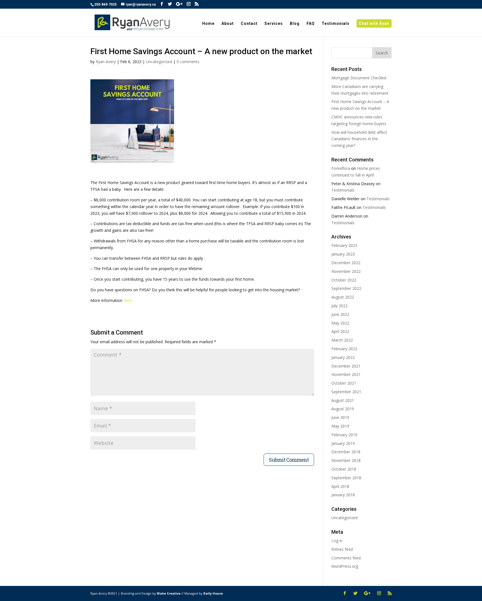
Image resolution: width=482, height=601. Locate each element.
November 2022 (346, 271)
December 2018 (345, 451)
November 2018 (346, 460)
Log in (337, 540)
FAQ (311, 24)
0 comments (188, 61)
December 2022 (345, 262)
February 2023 (344, 245)
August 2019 (342, 408)
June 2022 (340, 314)
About (227, 24)
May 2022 (340, 323)
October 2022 (343, 280)
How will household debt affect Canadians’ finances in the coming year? (359, 139)
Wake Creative (169, 593)
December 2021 (345, 366)
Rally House (213, 593)
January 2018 (343, 494)
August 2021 (342, 400)
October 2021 (343, 383)
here (128, 300)
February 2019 (344, 434)
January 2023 (343, 254)
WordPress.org (344, 566)
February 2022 (344, 348)
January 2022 (343, 357)
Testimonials (336, 24)
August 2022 (342, 297)
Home (208, 24)
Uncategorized (159, 61)
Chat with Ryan (374, 23)
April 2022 (340, 331)
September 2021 (346, 391)
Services (273, 24)
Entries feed (342, 549)
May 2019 (340, 426)
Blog (295, 24)
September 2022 (346, 288)
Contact (249, 24)
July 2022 (339, 305)
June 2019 (340, 417)
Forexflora (340, 168)
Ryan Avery (106, 61)
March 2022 (342, 340)
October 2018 (343, 469)
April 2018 (340, 486)
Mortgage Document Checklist (359, 77)
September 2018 (346, 477)
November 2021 (346, 374)
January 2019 (343, 443)
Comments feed (346, 558)
